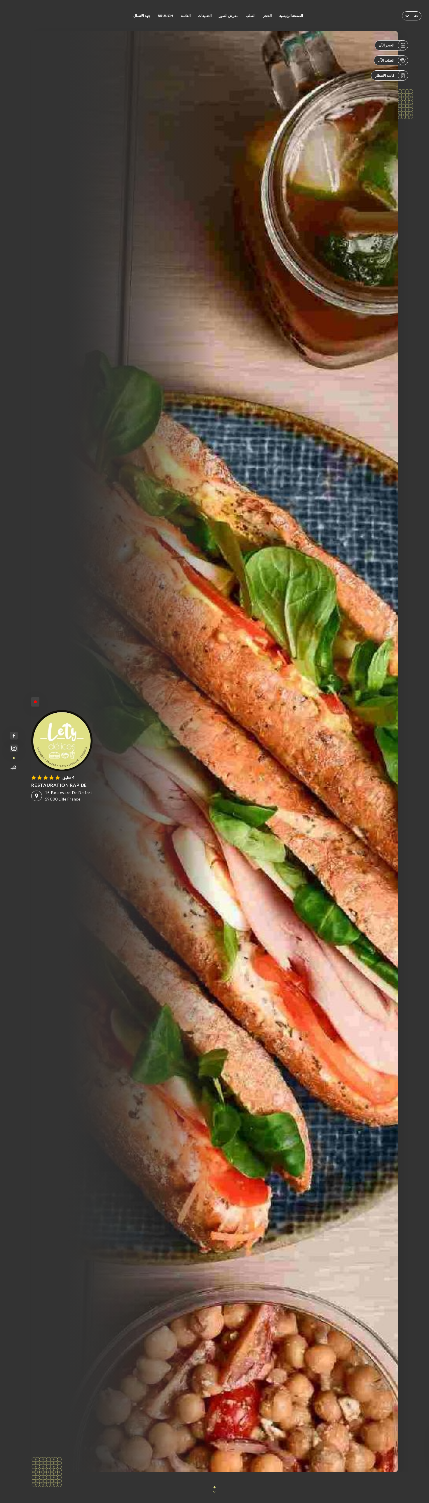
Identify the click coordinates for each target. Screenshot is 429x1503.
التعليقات (205, 16)
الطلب (250, 16)
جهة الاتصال (141, 16)
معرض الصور (228, 16)
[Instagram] (14, 748)
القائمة (186, 16)
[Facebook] (14, 736)
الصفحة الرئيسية (291, 16)
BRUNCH (165, 16)
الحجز (267, 16)
